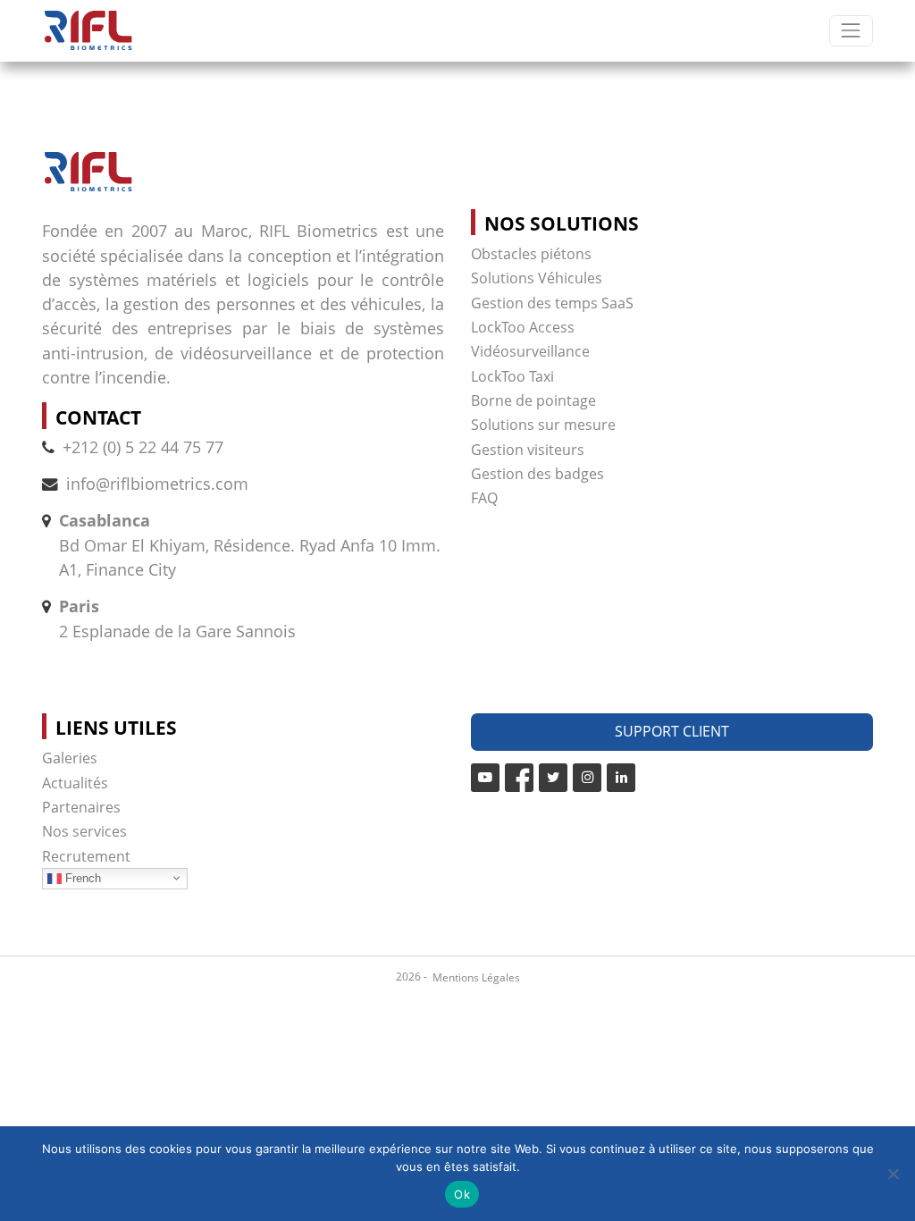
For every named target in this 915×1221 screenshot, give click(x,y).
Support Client (672, 731)
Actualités (75, 783)
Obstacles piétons (531, 254)
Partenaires (81, 807)
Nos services (84, 831)
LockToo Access (523, 327)
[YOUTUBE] (485, 777)
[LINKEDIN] (621, 777)
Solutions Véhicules (536, 278)
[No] (893, 1174)
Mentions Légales (476, 977)
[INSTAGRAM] (587, 777)
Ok (462, 1194)
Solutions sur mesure (543, 424)
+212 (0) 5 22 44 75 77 (143, 447)
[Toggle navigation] (851, 30)
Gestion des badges (537, 474)
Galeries (69, 758)
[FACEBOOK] (519, 777)
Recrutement (86, 856)
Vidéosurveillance (530, 351)
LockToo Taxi (512, 376)
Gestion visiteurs (527, 449)
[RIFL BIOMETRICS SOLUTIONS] (88, 31)
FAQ (484, 498)
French (81, 877)
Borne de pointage (533, 400)
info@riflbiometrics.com (157, 483)
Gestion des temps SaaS (552, 303)
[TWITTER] (553, 777)
